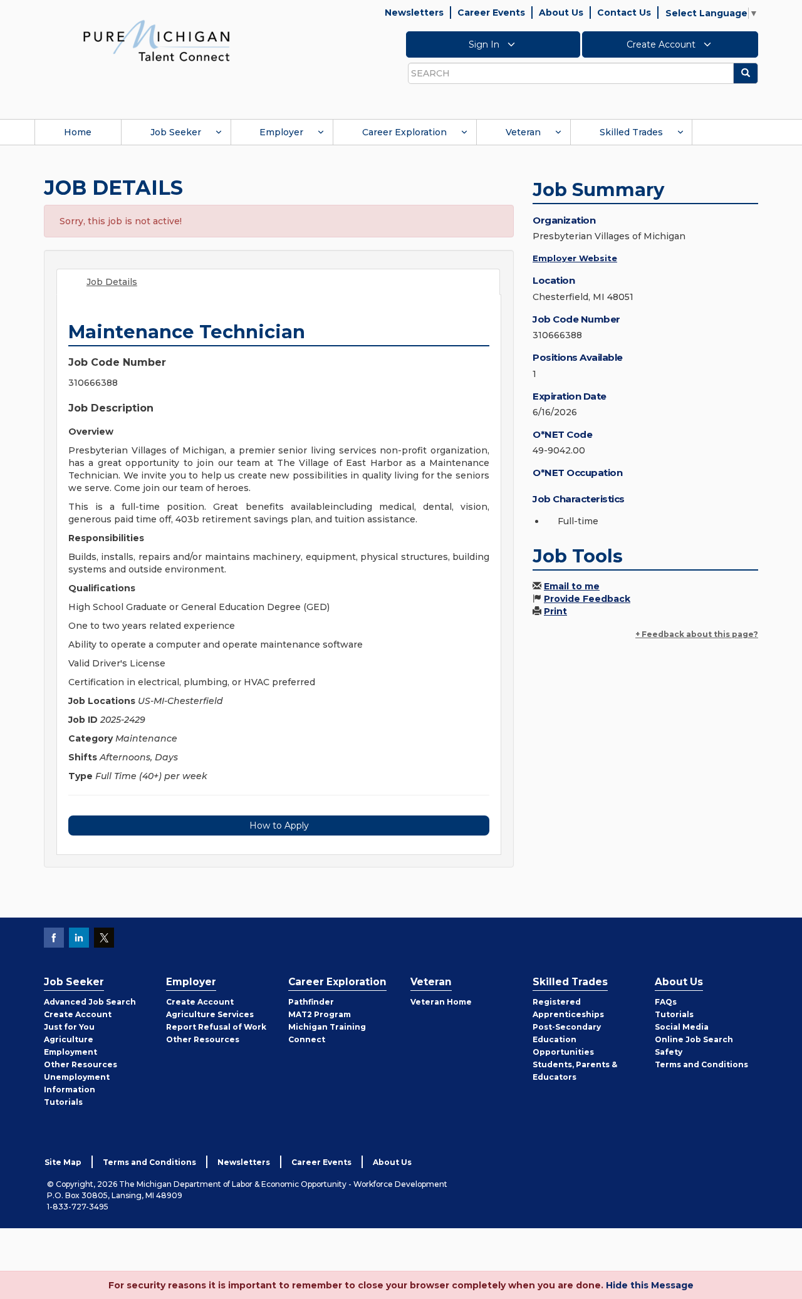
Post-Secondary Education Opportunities (567, 1039)
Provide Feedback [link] (587, 598)
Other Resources (80, 1064)
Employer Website (575, 258)
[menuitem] (77, 132)
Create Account (662, 44)
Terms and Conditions (701, 1064)
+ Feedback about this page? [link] (696, 634)
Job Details (111, 281)
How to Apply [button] (279, 825)
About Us (561, 12)
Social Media (682, 1027)
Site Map (62, 1162)
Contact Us (624, 12)
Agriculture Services (210, 1014)
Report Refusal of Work (216, 1027)
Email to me (572, 586)
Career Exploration (404, 132)
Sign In (485, 44)
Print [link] (555, 611)
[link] (156, 40)
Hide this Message (650, 1285)
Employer (281, 132)
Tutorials (63, 1102)
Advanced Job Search (90, 1002)
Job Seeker (175, 132)
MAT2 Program (319, 1014)
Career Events (491, 12)
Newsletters (414, 12)
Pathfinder (311, 1002)
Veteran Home (441, 1002)
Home (77, 132)
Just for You (69, 1027)
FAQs (666, 1002)
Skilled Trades (631, 132)
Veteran (523, 132)
